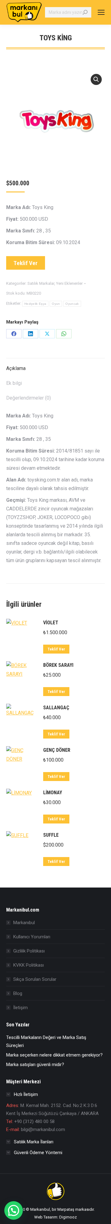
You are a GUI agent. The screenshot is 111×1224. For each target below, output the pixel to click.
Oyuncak (72, 303)
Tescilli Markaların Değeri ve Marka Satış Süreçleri (46, 1041)
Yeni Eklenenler (69, 283)
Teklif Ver (26, 263)
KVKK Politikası (28, 965)
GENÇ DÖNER (56, 750)
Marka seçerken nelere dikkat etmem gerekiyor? (54, 1055)
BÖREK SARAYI (58, 665)
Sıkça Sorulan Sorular (34, 979)
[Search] (85, 12)
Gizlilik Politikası (29, 951)
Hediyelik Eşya (35, 303)
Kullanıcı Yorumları (31, 937)
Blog (17, 993)
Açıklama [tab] (16, 368)
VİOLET (50, 623)
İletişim (20, 1007)
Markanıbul (24, 922)
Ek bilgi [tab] (14, 383)
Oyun (56, 303)
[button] (96, 79)
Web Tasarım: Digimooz (55, 1217)
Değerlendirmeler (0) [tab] (28, 398)
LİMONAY (52, 792)
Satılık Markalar (40, 283)
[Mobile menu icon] (101, 12)
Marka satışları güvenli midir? (35, 1064)
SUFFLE (51, 835)
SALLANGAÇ (56, 708)
